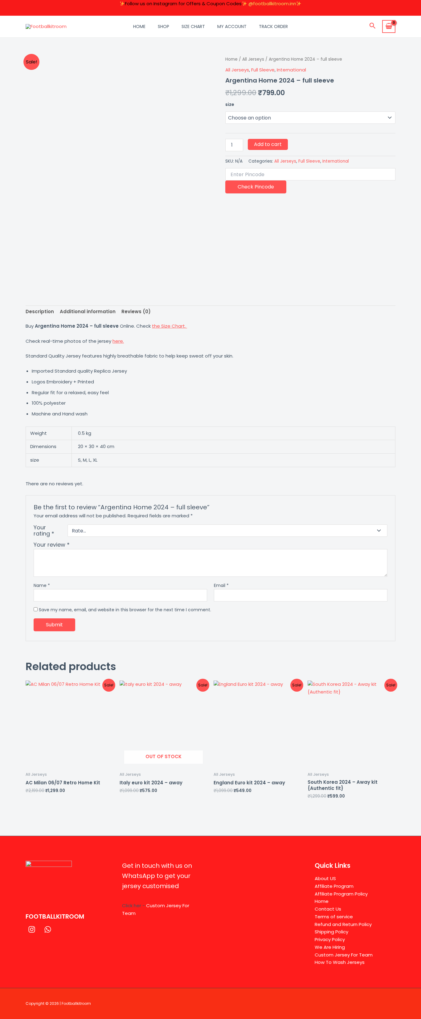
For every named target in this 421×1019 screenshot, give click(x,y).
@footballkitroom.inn (272, 3)
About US (325, 878)
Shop (163, 26)
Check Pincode (256, 186)
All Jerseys (253, 59)
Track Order (273, 26)
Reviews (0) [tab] (136, 311)
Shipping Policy (331, 931)
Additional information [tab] (88, 311)
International (291, 70)
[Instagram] (32, 929)
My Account (232, 26)
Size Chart (193, 26)
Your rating (44, 530)
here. (118, 341)
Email (221, 585)
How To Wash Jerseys (340, 962)
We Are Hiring (330, 947)
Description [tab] (40, 311)
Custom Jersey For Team (344, 955)
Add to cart (268, 144)
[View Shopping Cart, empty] (388, 26)
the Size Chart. (169, 326)
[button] (372, 26)
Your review (52, 544)
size (229, 104)
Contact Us (328, 909)
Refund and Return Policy (343, 924)
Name (42, 585)
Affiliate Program (334, 886)
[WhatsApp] (48, 929)
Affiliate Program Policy (341, 894)
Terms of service (334, 916)
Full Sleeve (263, 70)
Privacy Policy (330, 939)
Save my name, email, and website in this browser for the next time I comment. (125, 610)
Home (139, 26)
